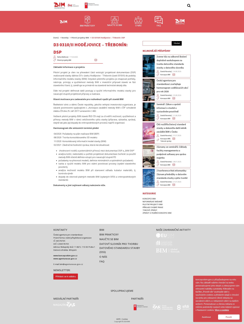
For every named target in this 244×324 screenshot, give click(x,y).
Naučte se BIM (109, 239)
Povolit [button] (229, 317)
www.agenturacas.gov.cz (65, 258)
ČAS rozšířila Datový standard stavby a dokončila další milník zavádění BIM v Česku (171, 128)
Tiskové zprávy (165, 141)
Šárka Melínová (62, 57)
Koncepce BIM (165, 75)
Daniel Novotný (166, 71)
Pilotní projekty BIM (64, 60)
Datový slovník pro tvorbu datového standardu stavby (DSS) (119, 248)
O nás (103, 256)
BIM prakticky (109, 234)
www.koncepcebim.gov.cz (65, 255)
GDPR (118, 319)
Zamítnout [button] (206, 317)
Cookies (125, 319)
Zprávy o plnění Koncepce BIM (157, 213)
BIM (101, 230)
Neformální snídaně (152, 201)
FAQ (101, 261)
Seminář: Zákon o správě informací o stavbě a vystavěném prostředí (169, 108)
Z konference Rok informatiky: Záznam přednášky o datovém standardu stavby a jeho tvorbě (172, 174)
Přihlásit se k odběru (66, 276)
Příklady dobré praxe (153, 207)
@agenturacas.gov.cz (73, 264)
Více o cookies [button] (222, 310)
